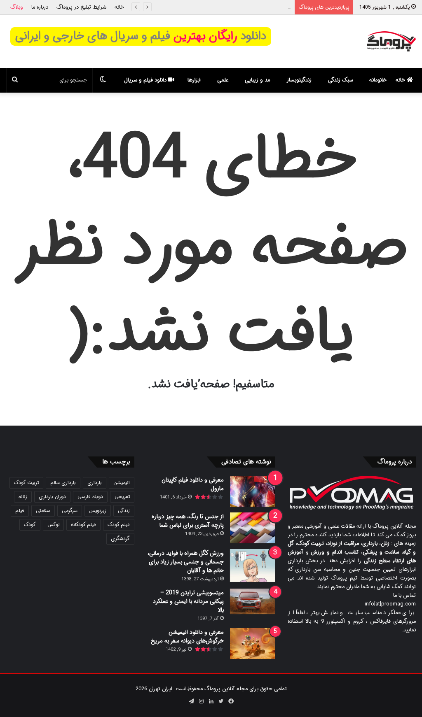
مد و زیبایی (257, 80)
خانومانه (378, 80)
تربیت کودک (26, 483)
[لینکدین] (211, 701)
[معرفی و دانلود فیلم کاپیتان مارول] (252, 491)
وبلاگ (16, 7)
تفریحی (122, 497)
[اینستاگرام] (201, 701)
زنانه (23, 497)
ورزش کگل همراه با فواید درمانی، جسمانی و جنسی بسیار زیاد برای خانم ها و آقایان (186, 562)
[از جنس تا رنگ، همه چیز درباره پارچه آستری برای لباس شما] (252, 527)
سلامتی (43, 510)
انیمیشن (121, 483)
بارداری (94, 483)
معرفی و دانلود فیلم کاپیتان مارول (193, 484)
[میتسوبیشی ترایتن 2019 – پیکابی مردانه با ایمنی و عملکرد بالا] (252, 601)
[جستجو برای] (15, 80)
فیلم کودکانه (83, 524)
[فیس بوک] (231, 701)
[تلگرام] (191, 701)
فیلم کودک (119, 524)
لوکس (53, 524)
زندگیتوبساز (299, 80)
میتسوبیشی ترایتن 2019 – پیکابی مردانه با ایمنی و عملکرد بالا (188, 601)
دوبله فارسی (90, 497)
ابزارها (194, 80)
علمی (222, 80)
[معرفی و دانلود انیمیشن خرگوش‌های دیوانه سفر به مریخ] (252, 643)
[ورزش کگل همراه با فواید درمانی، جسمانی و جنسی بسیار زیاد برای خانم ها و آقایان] (252, 565)
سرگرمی (69, 510)
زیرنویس (97, 510)
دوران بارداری (52, 497)
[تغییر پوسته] (103, 80)
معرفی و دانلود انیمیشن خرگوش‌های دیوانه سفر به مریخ (187, 636)
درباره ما (39, 7)
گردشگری (120, 538)
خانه (119, 7)
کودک (30, 524)
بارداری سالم (63, 483)
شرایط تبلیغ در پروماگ (81, 7)
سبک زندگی (340, 80)
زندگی (124, 510)
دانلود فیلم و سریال (146, 80)
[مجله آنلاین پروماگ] (391, 41)
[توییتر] (221, 701)
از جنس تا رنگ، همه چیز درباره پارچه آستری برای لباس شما (188, 521)
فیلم (19, 510)
